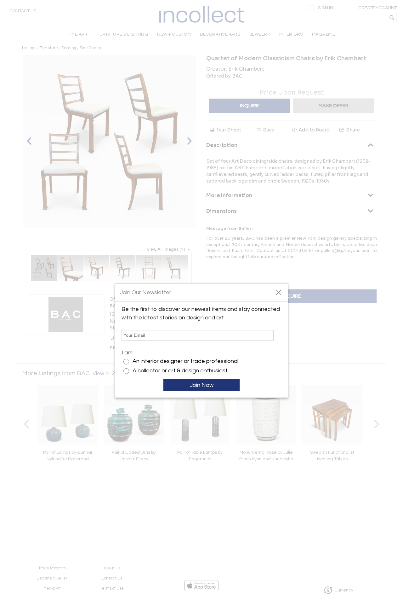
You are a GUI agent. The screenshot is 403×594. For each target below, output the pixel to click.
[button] (278, 292)
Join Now (201, 385)
